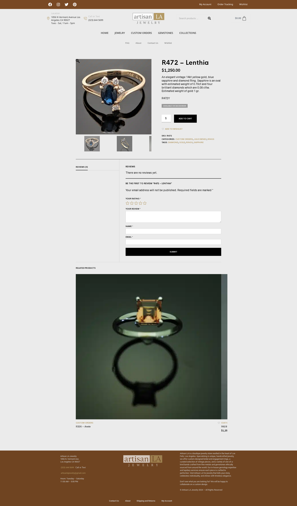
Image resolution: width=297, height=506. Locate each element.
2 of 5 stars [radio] (132, 203)
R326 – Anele (83, 426)
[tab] (97, 167)
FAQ (127, 43)
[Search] (209, 18)
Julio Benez (200, 139)
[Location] (48, 18)
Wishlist (243, 4)
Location (55, 13)
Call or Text (94, 16)
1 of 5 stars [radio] (127, 203)
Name (129, 226)
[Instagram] (58, 4)
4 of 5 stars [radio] (140, 203)
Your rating (133, 198)
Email (129, 237)
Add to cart (185, 118)
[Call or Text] (85, 18)
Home (104, 33)
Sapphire (199, 142)
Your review (133, 209)
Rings (211, 139)
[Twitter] (66, 4)
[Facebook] (50, 4)
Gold (182, 142)
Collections (187, 33)
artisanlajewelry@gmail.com (73, 473)
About (138, 43)
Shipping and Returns (146, 501)
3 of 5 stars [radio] (136, 203)
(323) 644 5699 (67, 467)
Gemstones (165, 33)
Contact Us (153, 43)
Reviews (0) (82, 167)
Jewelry (120, 33)
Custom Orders (141, 33)
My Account (205, 4)
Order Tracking (225, 4)
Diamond (173, 142)
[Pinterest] (74, 4)
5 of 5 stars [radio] (145, 203)
